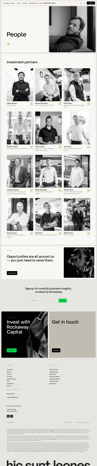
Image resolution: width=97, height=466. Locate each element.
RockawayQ (53, 383)
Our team (9, 374)
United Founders (54, 381)
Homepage (10, 369)
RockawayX (53, 374)
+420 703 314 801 (11, 409)
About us (9, 372)
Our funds (9, 376)
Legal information (11, 379)
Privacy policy (10, 422)
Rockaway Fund (54, 369)
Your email (33, 299)
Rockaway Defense (55, 376)
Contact (9, 386)
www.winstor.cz (80, 451)
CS (81, 3)
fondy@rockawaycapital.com (14, 406)
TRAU (70, 422)
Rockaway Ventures (55, 379)
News (8, 381)
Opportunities (10, 383)
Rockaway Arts (11, 393)
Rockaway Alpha (54, 372)
